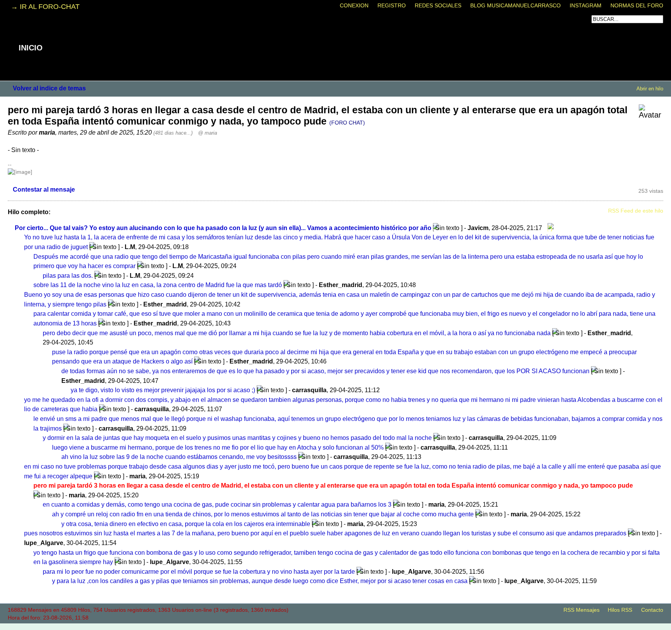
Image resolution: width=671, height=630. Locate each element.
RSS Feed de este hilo (635, 211)
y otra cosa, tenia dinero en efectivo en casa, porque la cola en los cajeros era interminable (185, 523)
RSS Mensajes (581, 610)
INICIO (31, 47)
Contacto (652, 610)
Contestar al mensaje (44, 189)
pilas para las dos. (68, 275)
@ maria (207, 133)
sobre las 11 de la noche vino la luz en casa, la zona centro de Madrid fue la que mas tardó (157, 284)
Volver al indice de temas (49, 88)
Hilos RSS (620, 610)
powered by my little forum (335, 626)
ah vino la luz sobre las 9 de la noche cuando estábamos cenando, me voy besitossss (179, 456)
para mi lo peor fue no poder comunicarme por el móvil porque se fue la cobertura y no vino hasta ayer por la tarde (199, 571)
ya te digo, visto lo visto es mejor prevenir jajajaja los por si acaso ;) (163, 389)
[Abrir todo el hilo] (549, 227)
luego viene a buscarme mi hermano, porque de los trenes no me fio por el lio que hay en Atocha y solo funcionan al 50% (218, 447)
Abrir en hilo (649, 89)
